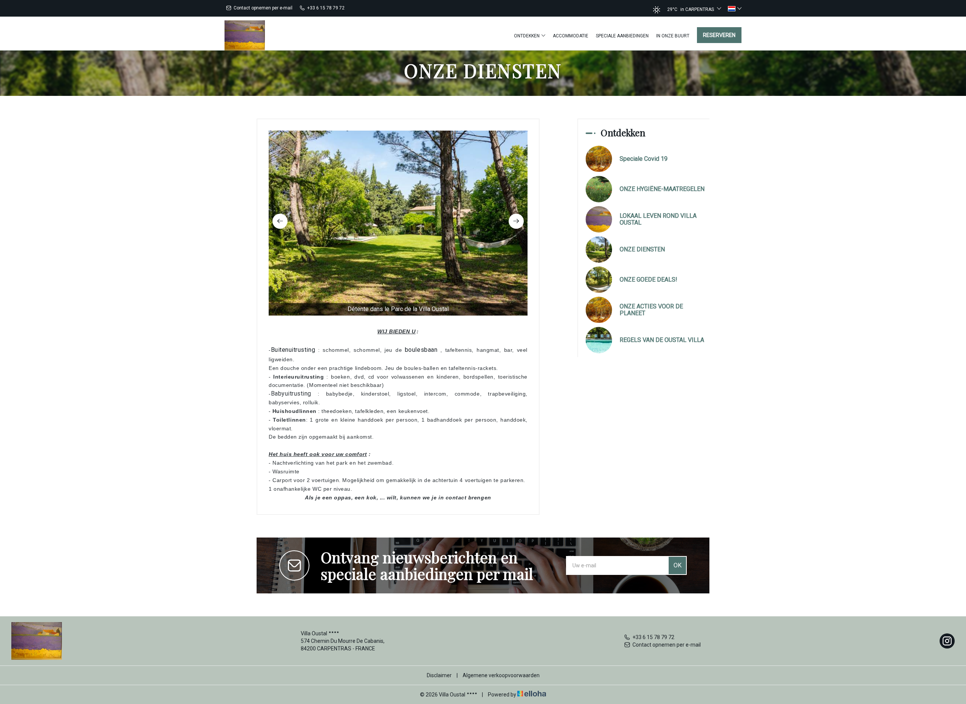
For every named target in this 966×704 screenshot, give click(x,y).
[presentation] (280, 221)
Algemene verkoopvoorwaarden (501, 675)
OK (677, 565)
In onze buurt (672, 36)
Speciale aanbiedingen (622, 36)
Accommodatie (570, 36)
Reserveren (719, 35)
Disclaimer (439, 675)
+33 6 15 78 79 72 (653, 637)
